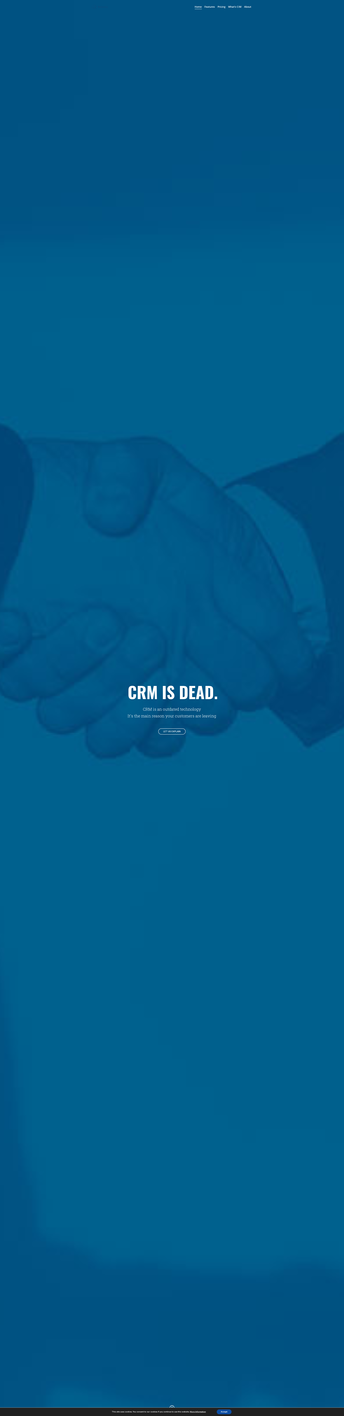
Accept (224, 1411)
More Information (198, 1411)
